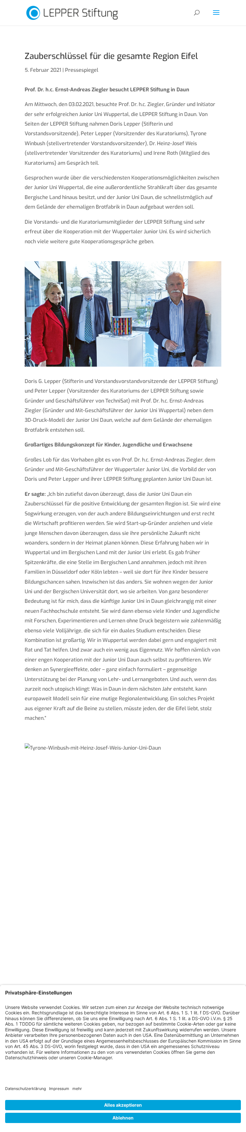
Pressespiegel (81, 70)
